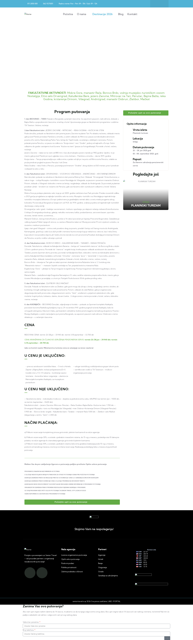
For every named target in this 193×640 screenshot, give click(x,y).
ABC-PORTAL (114, 601)
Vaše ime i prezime (31, 622)
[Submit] (167, 638)
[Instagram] (163, 4)
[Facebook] (156, 4)
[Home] (27, 14)
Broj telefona (28, 630)
